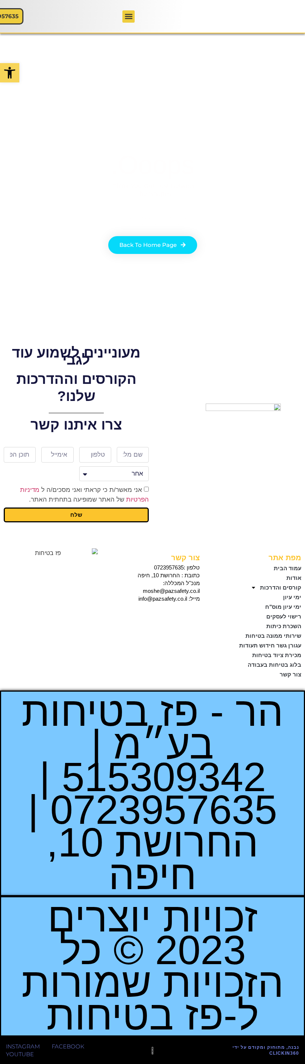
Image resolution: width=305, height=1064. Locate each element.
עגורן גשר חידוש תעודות (270, 645)
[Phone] (192, 615)
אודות (293, 578)
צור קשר (290, 674)
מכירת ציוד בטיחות (276, 655)
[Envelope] (177, 615)
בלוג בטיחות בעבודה (274, 665)
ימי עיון (292, 597)
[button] (9, 72)
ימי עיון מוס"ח (283, 607)
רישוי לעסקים (283, 616)
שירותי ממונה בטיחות (273, 636)
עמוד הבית (287, 568)
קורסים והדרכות (280, 587)
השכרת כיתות (283, 626)
